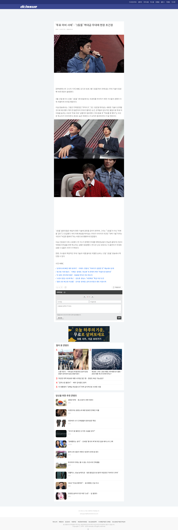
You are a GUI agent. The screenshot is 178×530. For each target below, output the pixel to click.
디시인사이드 (133, 2)
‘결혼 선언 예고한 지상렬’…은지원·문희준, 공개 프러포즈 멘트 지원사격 (81, 282)
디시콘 (173, 2)
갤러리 (140, 2)
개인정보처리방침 (82, 522)
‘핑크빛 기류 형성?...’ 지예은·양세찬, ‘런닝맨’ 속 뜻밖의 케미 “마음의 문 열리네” (83, 272)
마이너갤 (146, 2)
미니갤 (152, 2)
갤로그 (163, 2)
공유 (65, 287)
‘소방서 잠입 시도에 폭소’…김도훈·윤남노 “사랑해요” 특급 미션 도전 (80, 278)
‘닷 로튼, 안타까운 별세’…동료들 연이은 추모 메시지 (74, 275)
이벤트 (168, 2)
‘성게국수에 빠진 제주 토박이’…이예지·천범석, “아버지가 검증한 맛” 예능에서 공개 (85, 268)
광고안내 (67, 522)
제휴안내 (61, 522)
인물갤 (157, 2)
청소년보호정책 (93, 522)
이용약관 (73, 522)
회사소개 (55, 522)
